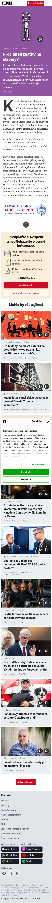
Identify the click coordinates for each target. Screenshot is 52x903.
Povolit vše (26, 472)
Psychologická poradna (12, 342)
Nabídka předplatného (11, 815)
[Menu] (48, 3)
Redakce (5, 800)
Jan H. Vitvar (8, 410)
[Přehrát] (40, 334)
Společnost (8, 502)
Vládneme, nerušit (21, 557)
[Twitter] (11, 875)
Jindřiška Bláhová (20, 410)
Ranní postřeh (12, 758)
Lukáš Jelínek (9, 770)
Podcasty (10, 394)
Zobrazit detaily (37, 464)
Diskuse (6, 49)
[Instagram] (18, 875)
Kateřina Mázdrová (11, 722)
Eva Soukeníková (10, 572)
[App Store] (10, 849)
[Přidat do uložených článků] (46, 334)
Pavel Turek (31, 410)
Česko (6, 658)
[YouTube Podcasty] (32, 855)
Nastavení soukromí (10, 838)
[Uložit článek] (40, 39)
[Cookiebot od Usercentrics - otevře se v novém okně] (32, 422)
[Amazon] (10, 861)
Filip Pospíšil (7, 92)
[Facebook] (4, 875)
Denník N (23, 358)
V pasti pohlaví (9, 610)
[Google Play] (10, 855)
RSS (3, 824)
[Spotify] (32, 861)
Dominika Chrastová (11, 358)
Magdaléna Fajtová (11, 521)
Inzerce (4, 819)
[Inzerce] (26, 209)
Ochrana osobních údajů (12, 833)
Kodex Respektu (8, 810)
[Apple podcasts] (32, 849)
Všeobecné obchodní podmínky (15, 829)
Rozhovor (7, 710)
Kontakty (5, 805)
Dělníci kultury (19, 394)
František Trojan (23, 572)
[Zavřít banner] (48, 422)
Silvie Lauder (8, 622)
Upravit (24, 479)
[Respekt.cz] (7, 3)
